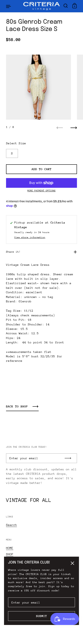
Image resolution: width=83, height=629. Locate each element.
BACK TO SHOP (17, 406)
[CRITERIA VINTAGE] (41, 6)
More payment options (41, 190)
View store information (29, 237)
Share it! (13, 251)
